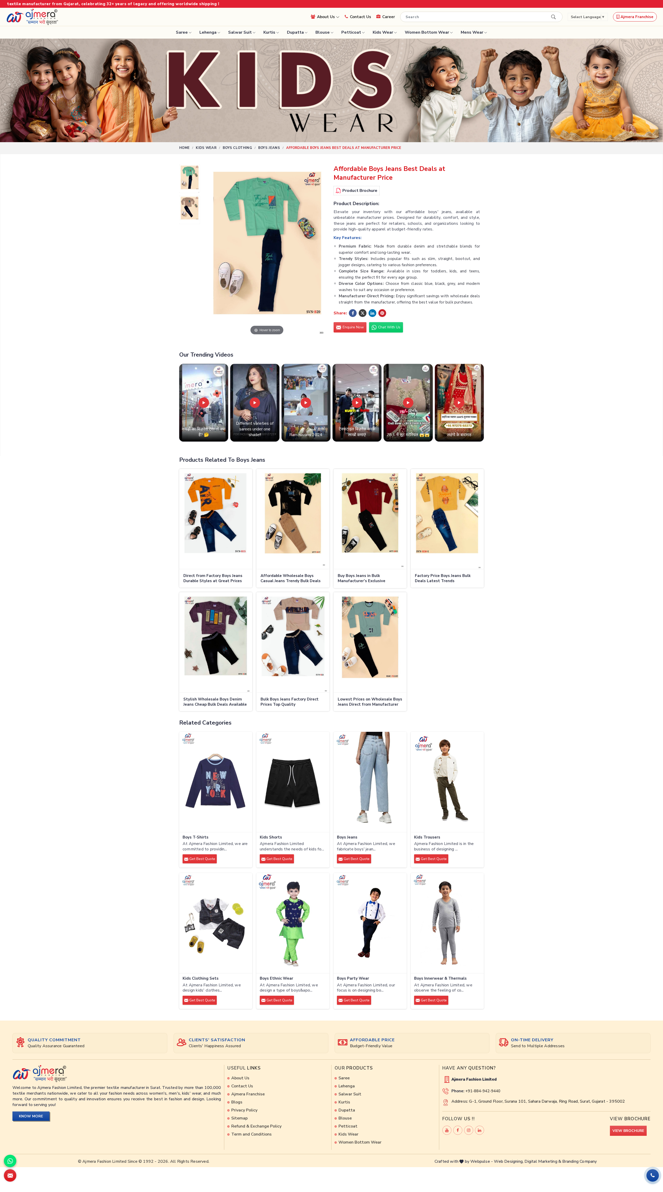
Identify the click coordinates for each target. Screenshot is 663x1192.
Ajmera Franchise (636, 16)
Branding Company (579, 1161)
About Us (326, 16)
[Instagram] (468, 1130)
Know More (31, 1116)
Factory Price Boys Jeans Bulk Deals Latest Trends (443, 578)
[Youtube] (446, 1130)
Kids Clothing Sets (201, 978)
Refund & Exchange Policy (256, 1126)
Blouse (322, 32)
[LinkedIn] (479, 1130)
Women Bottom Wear (427, 32)
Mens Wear (472, 32)
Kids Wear (383, 32)
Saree (182, 32)
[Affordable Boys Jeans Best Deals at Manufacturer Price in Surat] (189, 180)
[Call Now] (652, 1175)
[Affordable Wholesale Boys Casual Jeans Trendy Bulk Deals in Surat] (292, 519)
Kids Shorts (271, 837)
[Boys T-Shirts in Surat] (215, 782)
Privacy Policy (244, 1110)
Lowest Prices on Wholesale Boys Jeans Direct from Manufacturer (370, 702)
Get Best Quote (201, 858)
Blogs (236, 1102)
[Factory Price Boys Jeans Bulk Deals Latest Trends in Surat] (447, 519)
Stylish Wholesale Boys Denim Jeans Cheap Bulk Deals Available (215, 702)
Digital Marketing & (542, 1161)
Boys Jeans (269, 148)
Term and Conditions (251, 1134)
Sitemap (239, 1118)
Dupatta (295, 32)
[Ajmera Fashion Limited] (32, 17)
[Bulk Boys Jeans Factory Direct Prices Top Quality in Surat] (292, 642)
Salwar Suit (240, 32)
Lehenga (208, 32)
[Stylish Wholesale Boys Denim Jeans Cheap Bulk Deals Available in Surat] (215, 642)
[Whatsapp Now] (10, 1161)
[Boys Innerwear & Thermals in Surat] (447, 923)
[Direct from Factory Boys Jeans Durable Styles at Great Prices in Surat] (215, 519)
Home (184, 148)
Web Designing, (508, 1161)
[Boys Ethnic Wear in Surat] (292, 923)
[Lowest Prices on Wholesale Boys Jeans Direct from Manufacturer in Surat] (370, 642)
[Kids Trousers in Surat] (447, 782)
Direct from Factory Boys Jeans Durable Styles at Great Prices (212, 578)
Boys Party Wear (353, 978)
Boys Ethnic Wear (276, 978)
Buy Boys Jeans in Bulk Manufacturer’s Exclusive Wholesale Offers (361, 578)
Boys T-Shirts (195, 837)
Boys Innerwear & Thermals (440, 978)
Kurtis (269, 32)
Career (388, 16)
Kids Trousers (427, 837)
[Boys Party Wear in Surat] (370, 923)
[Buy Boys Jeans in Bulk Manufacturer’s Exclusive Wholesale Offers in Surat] (370, 519)
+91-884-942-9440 (482, 1091)
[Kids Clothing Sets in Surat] (215, 923)
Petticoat (351, 32)
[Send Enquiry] (10, 1175)
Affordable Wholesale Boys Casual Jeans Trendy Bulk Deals (291, 578)
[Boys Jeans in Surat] (370, 782)
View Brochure (628, 1130)
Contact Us (360, 16)
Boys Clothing (237, 148)
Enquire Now (353, 327)
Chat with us (388, 327)
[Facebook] (457, 1130)
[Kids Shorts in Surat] (292, 782)
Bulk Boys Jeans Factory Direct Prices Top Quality (290, 702)
